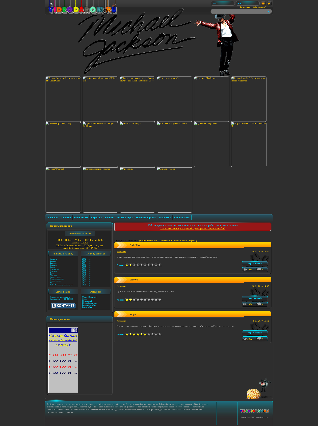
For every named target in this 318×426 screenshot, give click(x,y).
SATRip (75, 242)
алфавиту (193, 240)
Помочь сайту (88, 301)
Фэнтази (53, 271)
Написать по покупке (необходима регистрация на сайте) (192, 228)
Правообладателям (89, 303)
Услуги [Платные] (89, 297)
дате (141, 240)
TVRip (94, 248)
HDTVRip (88, 240)
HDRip (68, 240)
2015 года (86, 265)
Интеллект (121, 251)
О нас (84, 299)
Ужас (52, 273)
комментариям (180, 240)
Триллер (53, 263)
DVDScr (84, 242)
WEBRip (99, 240)
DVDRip (77, 240)
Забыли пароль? (259, 7)
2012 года (86, 259)
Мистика (53, 275)
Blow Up (134, 279)
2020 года (86, 275)
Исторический (55, 281)
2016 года (86, 267)
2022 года (86, 279)
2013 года (86, 261)
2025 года (86, 285)
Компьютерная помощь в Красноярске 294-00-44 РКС (61, 298)
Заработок (165, 217)
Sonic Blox (135, 245)
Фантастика (54, 269)
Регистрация (245, 7)
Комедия (53, 259)
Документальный (57, 279)
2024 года (86, 283)
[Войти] (263, 3)
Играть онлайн (255, 263)
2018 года (86, 271)
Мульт (52, 283)
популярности (150, 240)
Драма (52, 267)
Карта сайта (87, 307)
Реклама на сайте (89, 305)
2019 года (86, 273)
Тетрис (133, 314)
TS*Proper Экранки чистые (68, 245)
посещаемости (165, 240)
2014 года (86, 263)
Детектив (53, 265)
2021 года (86, 277)
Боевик (52, 261)
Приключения (55, 277)
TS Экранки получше (93, 245)
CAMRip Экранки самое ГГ (76, 248)
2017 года (86, 269)
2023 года (86, 281)
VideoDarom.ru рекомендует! (61, 285)
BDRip (60, 240)
